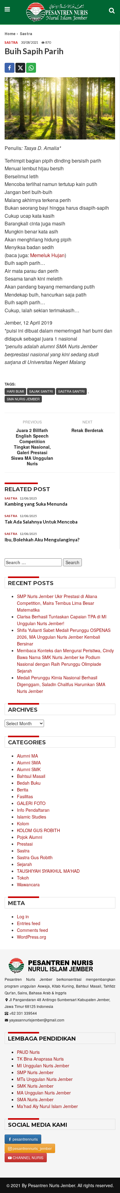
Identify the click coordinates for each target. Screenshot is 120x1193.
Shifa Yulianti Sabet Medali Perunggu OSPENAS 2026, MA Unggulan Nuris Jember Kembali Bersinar (63, 637)
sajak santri (41, 391)
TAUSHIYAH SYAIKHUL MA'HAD (48, 871)
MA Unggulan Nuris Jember (44, 1093)
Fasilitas (25, 796)
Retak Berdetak (87, 430)
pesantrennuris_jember (32, 1148)
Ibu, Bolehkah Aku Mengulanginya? (42, 539)
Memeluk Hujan (47, 255)
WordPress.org (31, 937)
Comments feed (32, 930)
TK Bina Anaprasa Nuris (40, 1059)
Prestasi (25, 844)
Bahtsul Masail (31, 776)
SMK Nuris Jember (35, 1086)
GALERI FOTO (31, 803)
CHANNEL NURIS (27, 1157)
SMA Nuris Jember (35, 1099)
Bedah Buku (29, 783)
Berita (22, 790)
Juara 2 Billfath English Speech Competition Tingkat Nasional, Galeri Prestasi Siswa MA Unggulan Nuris (32, 446)
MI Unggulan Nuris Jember (43, 1065)
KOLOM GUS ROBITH (38, 830)
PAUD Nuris (28, 1052)
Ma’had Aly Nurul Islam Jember (47, 1106)
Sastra (26, 34)
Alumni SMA (29, 762)
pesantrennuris (25, 1139)
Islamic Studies (31, 817)
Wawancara (28, 884)
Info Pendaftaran (33, 810)
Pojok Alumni (29, 837)
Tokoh (23, 878)
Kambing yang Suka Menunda (36, 504)
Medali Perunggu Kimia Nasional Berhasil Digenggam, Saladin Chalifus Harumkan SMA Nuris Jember (61, 684)
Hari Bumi (15, 391)
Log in (23, 916)
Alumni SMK (29, 769)
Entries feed (28, 923)
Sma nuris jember (23, 398)
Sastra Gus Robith (35, 857)
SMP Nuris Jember (35, 1072)
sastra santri (71, 391)
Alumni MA (27, 756)
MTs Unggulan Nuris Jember (45, 1079)
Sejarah (24, 864)
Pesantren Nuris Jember (51, 1185)
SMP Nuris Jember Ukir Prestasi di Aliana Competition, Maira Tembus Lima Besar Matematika (57, 603)
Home (10, 34)
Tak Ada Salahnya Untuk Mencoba (41, 521)
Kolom (23, 823)
